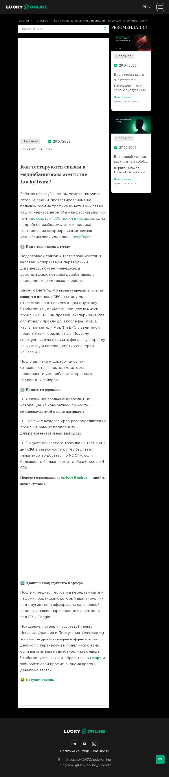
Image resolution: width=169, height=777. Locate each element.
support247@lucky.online (90, 759)
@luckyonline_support (93, 765)
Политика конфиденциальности (84, 751)
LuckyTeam (81, 237)
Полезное (30, 141)
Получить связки (39, 680)
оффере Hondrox (74, 477)
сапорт (95, 658)
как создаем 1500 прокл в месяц (58, 218)
